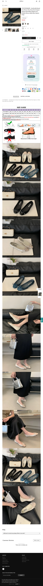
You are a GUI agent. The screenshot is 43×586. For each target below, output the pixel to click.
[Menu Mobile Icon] (3, 1)
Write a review (36, 540)
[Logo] (21, 1)
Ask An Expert (34, 84)
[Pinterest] (3, 569)
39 (25, 28)
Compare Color (18, 24)
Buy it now (31, 41)
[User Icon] (36, 1)
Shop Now (31, 76)
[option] (11, 17)
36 (30, 28)
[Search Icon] (6, 1)
